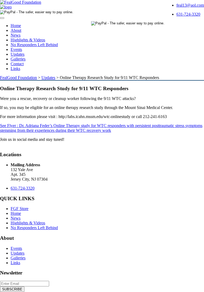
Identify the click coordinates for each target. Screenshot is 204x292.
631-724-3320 (188, 14)
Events (16, 49)
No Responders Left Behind (34, 44)
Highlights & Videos (28, 40)
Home (16, 25)
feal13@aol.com (190, 5)
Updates (17, 54)
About (16, 30)
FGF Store (19, 208)
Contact (17, 64)
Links (15, 68)
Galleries (18, 59)
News (15, 35)
